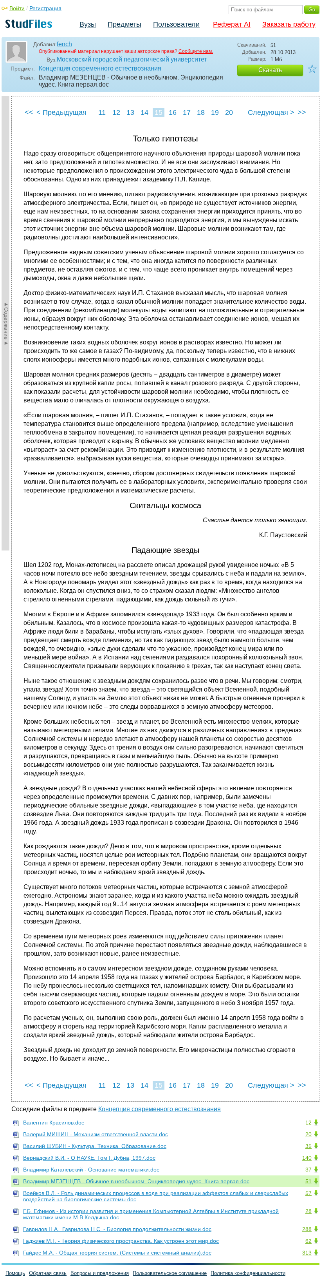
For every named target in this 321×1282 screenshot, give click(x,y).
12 (116, 112)
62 (308, 1241)
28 (308, 1211)
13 (130, 112)
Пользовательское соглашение (170, 1273)
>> (302, 112)
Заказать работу (289, 24)
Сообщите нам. (196, 51)
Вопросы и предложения (99, 1273)
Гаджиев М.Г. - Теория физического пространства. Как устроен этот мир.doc (121, 1241)
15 (158, 112)
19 (215, 112)
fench (64, 44)
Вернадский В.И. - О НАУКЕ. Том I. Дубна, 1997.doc (89, 1158)
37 (308, 1169)
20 (229, 112)
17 (187, 112)
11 (102, 112)
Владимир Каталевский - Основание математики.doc (91, 1169)
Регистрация (45, 8)
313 (307, 1252)
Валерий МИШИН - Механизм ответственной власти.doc (95, 1134)
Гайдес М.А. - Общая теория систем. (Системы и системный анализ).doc (117, 1252)
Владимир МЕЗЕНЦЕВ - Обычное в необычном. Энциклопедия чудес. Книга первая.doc (136, 1181)
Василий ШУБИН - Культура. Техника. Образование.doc (94, 1146)
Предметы (124, 24)
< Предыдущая (61, 112)
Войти (17, 8)
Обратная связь (48, 1273)
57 (308, 1193)
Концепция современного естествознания (100, 68)
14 (144, 112)
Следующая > (271, 112)
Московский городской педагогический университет (132, 59)
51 (308, 1181)
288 (307, 1229)
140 (307, 1158)
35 (308, 1146)
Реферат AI (232, 24)
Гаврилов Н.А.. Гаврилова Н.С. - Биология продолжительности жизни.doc (117, 1229)
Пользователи (176, 24)
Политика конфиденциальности (248, 1273)
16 (173, 112)
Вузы (87, 24)
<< (29, 112)
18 (201, 112)
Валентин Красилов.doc (53, 1122)
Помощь (15, 1273)
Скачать (270, 70)
